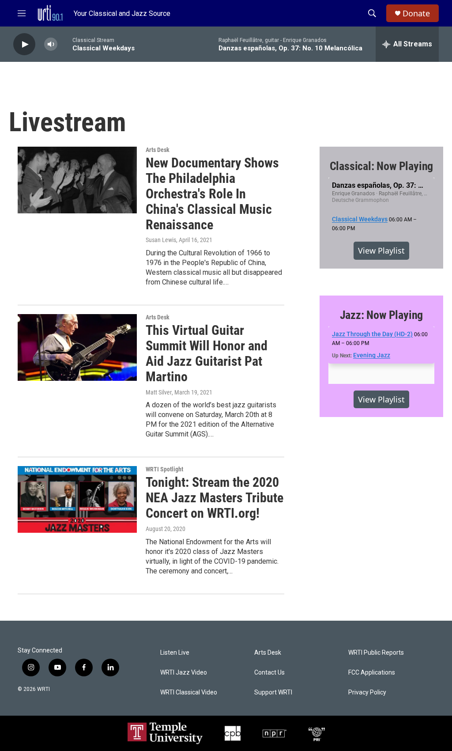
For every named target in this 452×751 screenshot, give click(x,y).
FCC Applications (371, 672)
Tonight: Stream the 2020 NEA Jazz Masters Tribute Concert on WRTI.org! (214, 497)
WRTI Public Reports (376, 652)
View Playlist (381, 250)
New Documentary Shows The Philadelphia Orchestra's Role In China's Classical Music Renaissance (212, 193)
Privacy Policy (367, 692)
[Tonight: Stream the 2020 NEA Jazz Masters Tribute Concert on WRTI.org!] (77, 499)
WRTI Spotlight (164, 469)
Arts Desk (158, 149)
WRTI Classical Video (188, 692)
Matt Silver (159, 392)
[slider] (65, 44)
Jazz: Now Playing (381, 315)
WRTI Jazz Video (183, 672)
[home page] (50, 13)
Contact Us (269, 672)
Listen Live (174, 652)
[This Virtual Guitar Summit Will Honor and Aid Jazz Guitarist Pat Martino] (77, 347)
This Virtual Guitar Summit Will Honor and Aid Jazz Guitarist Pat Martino (206, 353)
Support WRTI (273, 692)
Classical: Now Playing (381, 166)
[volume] (50, 44)
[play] (24, 44)
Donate (416, 13)
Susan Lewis (161, 239)
